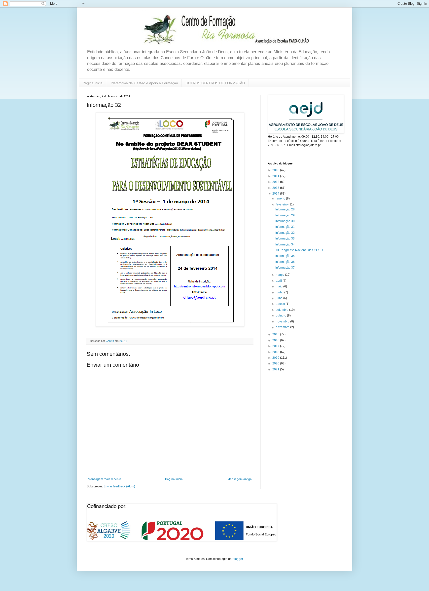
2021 (276, 369)
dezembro (283, 327)
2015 (276, 334)
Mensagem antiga (239, 479)
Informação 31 (285, 227)
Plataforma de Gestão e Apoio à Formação (144, 83)
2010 (276, 170)
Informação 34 (285, 244)
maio (279, 286)
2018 (276, 352)
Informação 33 (285, 238)
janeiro (281, 198)
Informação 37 (285, 267)
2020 (276, 363)
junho (280, 292)
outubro (281, 315)
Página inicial (93, 83)
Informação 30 (285, 221)
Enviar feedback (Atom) (119, 486)
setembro (282, 310)
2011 (276, 176)
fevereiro (282, 204)
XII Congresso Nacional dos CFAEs (299, 250)
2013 (276, 188)
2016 (276, 340)
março (280, 274)
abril (279, 280)
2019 (276, 357)
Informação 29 (285, 215)
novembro (283, 321)
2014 (276, 193)
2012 (276, 182)
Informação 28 (285, 209)
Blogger (237, 559)
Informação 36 (285, 262)
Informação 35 (285, 256)
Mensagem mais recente (104, 479)
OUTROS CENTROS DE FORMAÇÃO (215, 83)
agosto (281, 304)
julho (279, 298)
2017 (276, 346)
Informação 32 (285, 233)
